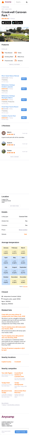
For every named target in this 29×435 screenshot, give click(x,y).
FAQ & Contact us (6, 423)
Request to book (21, 431)
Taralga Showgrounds (19, 383)
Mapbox (4, 404)
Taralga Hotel (6, 382)
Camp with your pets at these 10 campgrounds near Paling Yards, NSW (13, 315)
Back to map (6, 7)
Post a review (14, 156)
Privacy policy (6, 424)
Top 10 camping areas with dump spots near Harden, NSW (14, 327)
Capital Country (8, 9)
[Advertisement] (14, 177)
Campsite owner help (7, 422)
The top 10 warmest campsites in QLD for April (13, 349)
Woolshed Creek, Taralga (7, 391)
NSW (3, 9)
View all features (14, 64)
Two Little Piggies (7, 373)
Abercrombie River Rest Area (20, 391)
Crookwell (18, 361)
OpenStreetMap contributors (13, 404)
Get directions (14, 206)
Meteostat (25, 286)
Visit (25, 234)
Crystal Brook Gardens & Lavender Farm (19, 374)
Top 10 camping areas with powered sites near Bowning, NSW (13, 336)
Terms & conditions (7, 426)
